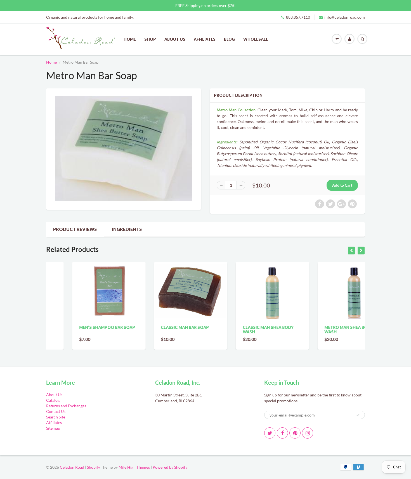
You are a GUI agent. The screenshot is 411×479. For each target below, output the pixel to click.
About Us (174, 39)
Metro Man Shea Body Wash (323, 329)
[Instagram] (307, 433)
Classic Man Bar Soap (159, 327)
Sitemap (53, 428)
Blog (229, 39)
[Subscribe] (358, 415)
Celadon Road (72, 467)
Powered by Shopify (170, 467)
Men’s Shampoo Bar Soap (81, 327)
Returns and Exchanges (66, 405)
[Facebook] (282, 433)
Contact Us (55, 411)
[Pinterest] (295, 433)
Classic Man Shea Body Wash (242, 329)
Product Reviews (75, 229)
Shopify (93, 467)
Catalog (53, 400)
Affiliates (205, 39)
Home (130, 39)
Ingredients (127, 229)
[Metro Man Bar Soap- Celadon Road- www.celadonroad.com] (123, 148)
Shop (150, 39)
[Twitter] (269, 433)
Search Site (55, 417)
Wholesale (255, 39)
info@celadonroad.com (344, 17)
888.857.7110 (298, 17)
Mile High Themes (134, 467)
